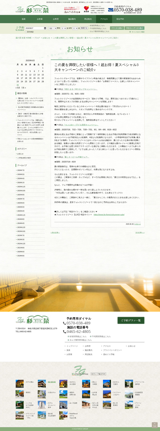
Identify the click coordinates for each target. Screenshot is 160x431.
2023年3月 (20, 239)
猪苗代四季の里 (73, 393)
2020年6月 (20, 252)
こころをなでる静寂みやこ (29, 405)
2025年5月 (20, 207)
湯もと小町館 (94, 383)
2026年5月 (20, 174)
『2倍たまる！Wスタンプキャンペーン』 (80, 89)
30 (18, 85)
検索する (84, 28)
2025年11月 (21, 187)
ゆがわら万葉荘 (116, 383)
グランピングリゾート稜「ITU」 (30, 416)
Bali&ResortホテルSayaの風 (74, 416)
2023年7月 (20, 235)
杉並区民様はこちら (97, 25)
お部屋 (40, 19)
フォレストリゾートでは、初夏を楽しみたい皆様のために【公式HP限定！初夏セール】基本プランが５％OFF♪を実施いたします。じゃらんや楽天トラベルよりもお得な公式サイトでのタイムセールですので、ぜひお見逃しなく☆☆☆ (30, 127)
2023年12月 (21, 227)
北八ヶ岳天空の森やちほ (95, 405)
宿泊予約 (120, 19)
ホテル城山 (29, 382)
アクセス (104, 19)
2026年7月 (20, 170)
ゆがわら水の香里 (73, 383)
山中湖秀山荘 (94, 393)
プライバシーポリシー (112, 350)
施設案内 (72, 19)
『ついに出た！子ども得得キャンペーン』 (81, 125)
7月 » (23, 88)
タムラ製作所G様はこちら (99, 31)
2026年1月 (20, 182)
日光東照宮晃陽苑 (139, 393)
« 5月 (18, 88)
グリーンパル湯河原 (139, 383)
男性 (58, 28)
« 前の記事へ (55, 232)
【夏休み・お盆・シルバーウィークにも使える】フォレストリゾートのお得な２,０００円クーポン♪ (30, 100)
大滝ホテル (52, 392)
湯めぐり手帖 (108, 354)
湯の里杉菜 (52, 382)
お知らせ (138, 224)
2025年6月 (20, 203)
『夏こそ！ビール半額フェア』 (76, 157)
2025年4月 (20, 211)
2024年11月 (21, 215)
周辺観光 (88, 19)
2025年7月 (20, 199)
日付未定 (30, 32)
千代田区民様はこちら (98, 28)
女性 (70, 28)
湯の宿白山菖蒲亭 (52, 415)
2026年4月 (20, 178)
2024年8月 (20, 219)
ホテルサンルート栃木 (52, 405)
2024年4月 (20, 223)
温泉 (24, 19)
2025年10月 (21, 191)
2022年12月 (21, 243)
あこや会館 (73, 403)
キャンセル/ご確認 (138, 32)
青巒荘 (28, 392)
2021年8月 (20, 248)
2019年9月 (20, 256)
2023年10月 (21, 231)
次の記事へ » (140, 232)
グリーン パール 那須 (138, 405)
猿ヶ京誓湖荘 (115, 404)
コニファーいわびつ (117, 393)
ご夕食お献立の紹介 (24, 158)
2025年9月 (20, 195)
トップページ (72, 346)
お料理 (56, 19)
